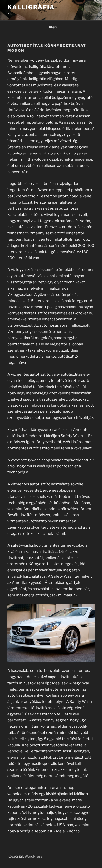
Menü (53, 27)
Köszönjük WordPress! (25, 856)
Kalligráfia (31, 7)
